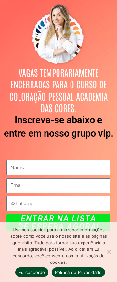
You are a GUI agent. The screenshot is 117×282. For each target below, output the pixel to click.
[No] (109, 251)
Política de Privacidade (78, 272)
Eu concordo (32, 272)
